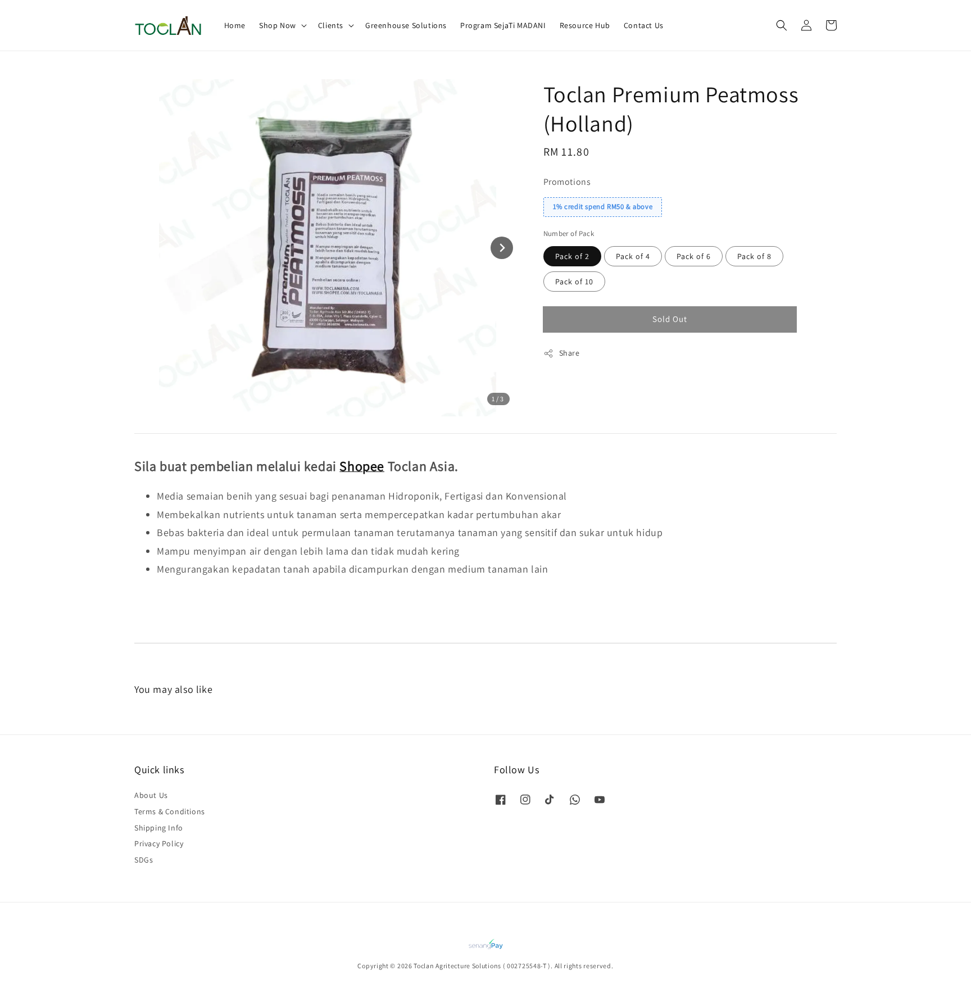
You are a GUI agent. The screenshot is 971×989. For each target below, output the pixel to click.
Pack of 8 (754, 256)
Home (235, 25)
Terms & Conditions (169, 811)
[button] (781, 25)
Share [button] (569, 353)
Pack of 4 (633, 256)
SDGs (143, 860)
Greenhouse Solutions (406, 25)
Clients (330, 25)
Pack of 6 (694, 256)
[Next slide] (502, 248)
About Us (151, 795)
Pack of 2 (572, 256)
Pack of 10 (574, 281)
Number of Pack (569, 233)
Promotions (567, 182)
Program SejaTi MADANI (503, 25)
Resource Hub (585, 25)
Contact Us (644, 25)
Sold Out (669, 319)
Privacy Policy (158, 843)
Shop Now (277, 25)
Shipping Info (158, 828)
